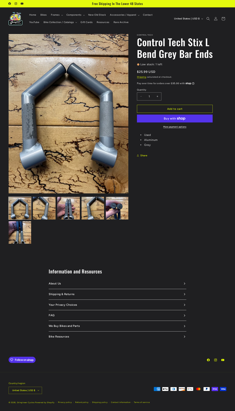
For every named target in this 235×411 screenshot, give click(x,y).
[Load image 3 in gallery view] (68, 208)
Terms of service (142, 402)
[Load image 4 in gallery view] (93, 208)
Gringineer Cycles (26, 402)
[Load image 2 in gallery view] (44, 208)
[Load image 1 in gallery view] (20, 208)
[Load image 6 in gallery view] (20, 232)
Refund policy (82, 402)
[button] (56, 15)
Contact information (120, 402)
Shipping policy (100, 402)
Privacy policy (65, 402)
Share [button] (143, 155)
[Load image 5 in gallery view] (117, 208)
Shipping (141, 77)
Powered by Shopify (45, 402)
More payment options (174, 127)
